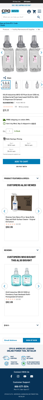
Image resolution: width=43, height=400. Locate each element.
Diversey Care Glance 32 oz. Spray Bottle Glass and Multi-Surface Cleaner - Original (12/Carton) (20, 219)
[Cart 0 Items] (34, 11)
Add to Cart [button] (21, 161)
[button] (6, 85)
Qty (4, 131)
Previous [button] (4, 211)
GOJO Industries (8, 102)
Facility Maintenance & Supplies (23, 29)
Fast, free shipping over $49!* (21, 5)
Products (6, 29)
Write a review (24, 107)
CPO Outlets (27, 1)
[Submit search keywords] (38, 17)
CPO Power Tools (16, 1)
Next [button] (38, 211)
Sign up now (31, 340)
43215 (33, 123)
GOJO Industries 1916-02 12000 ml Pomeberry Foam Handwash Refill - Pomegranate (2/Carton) (18, 294)
